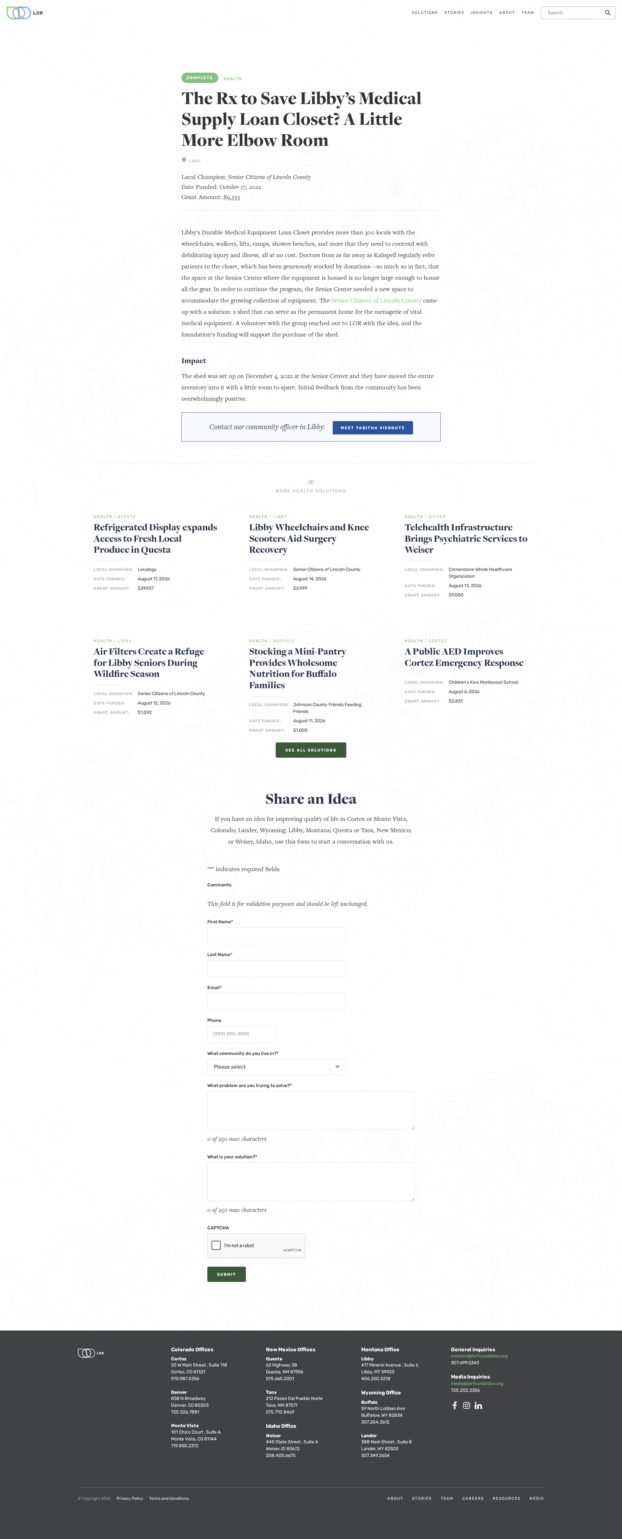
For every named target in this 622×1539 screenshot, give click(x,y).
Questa (127, 517)
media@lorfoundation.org (477, 1383)
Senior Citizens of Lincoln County (376, 300)
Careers (473, 1498)
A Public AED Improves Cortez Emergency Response (464, 657)
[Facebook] (456, 1407)
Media (536, 1498)
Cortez (438, 641)
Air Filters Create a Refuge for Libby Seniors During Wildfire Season (149, 663)
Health (233, 79)
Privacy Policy (130, 1498)
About (395, 1498)
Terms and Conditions (169, 1498)
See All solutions (311, 750)
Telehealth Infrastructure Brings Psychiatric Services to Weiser (466, 539)
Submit (226, 1274)
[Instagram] (468, 1407)
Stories (422, 1498)
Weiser (437, 517)
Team (447, 1498)
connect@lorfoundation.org (479, 1356)
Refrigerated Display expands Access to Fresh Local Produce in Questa (155, 539)
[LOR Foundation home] (24, 12)
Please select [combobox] (230, 1067)
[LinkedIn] (479, 1407)
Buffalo (283, 641)
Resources (507, 1498)
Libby (195, 161)
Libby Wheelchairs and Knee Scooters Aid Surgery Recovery (309, 539)
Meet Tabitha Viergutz (373, 428)
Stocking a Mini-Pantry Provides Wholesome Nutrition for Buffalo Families (297, 668)
